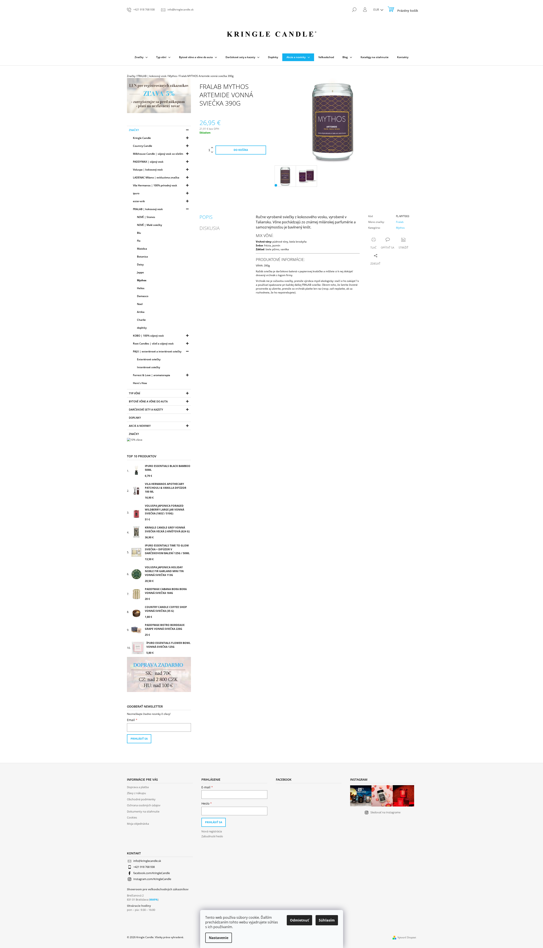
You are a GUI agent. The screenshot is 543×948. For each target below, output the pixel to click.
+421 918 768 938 (144, 867)
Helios (140, 288)
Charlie (141, 320)
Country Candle (142, 146)
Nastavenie (218, 937)
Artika (140, 312)
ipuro (136, 193)
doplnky (142, 328)
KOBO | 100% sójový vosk (148, 335)
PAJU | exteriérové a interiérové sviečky (157, 351)
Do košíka (241, 150)
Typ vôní (134, 393)
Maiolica (142, 248)
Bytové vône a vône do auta (148, 401)
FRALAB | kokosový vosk (148, 209)
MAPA (154, 899)
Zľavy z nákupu (136, 793)
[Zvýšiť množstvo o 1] (212, 148)
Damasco (142, 296)
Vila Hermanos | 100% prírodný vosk (155, 185)
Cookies (132, 817)
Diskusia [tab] (209, 228)
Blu (139, 233)
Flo (138, 241)
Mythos (141, 280)
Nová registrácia (211, 831)
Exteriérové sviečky (148, 359)
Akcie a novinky (140, 426)
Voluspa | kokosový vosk (148, 169)
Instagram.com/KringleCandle (152, 879)
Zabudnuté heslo (212, 836)
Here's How (140, 383)
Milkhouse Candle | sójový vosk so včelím (158, 154)
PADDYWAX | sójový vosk (148, 161)
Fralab (399, 222)
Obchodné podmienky (141, 799)
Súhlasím (327, 920)
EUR (376, 9)
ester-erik (139, 201)
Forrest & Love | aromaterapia (151, 375)
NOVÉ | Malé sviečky (149, 225)
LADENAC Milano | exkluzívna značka (156, 177)
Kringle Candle (142, 138)
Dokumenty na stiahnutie (143, 811)
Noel (140, 304)
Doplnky (135, 418)
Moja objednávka (138, 824)
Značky (134, 130)
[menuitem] (141, 57)
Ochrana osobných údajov (143, 805)
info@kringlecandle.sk (147, 861)
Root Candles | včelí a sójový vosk (153, 343)
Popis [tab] (206, 216)
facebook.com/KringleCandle (151, 873)
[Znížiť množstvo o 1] (212, 152)
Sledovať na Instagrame (385, 812)
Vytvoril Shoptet (406, 937)
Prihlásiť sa (139, 738)
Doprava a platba (138, 787)
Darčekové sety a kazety (146, 409)
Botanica (142, 256)
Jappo (140, 272)
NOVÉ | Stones (146, 217)
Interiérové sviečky (148, 367)
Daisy (140, 264)
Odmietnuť (299, 920)
